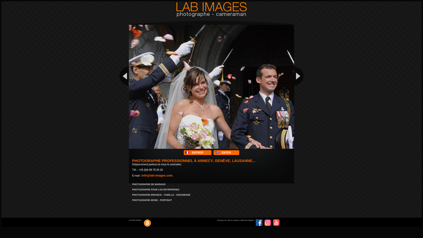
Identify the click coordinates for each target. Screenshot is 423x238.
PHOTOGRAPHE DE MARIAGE (149, 184)
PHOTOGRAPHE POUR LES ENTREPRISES (155, 189)
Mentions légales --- (248, 220)
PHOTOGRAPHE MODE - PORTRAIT (152, 200)
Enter (226, 152)
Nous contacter (233, 220)
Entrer (197, 152)
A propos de (221, 220)
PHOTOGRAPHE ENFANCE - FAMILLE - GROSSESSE (161, 195)
